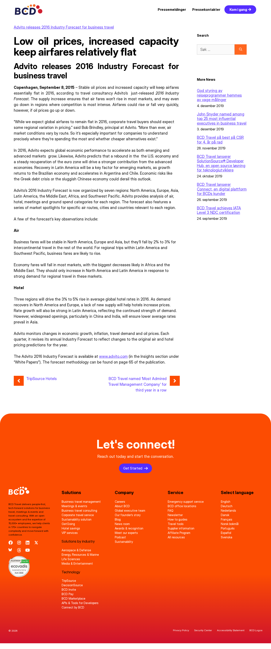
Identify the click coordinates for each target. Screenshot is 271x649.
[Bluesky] (10, 550)
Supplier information (181, 528)
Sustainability (124, 541)
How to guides (177, 519)
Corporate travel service (78, 515)
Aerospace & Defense (76, 550)
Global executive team (130, 510)
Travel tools (176, 524)
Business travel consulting (79, 510)
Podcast (120, 537)
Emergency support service (186, 501)
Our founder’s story (128, 515)
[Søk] (241, 49)
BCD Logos (256, 630)
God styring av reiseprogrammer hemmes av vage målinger (219, 95)
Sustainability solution (76, 519)
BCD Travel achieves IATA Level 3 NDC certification (219, 210)
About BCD (122, 506)
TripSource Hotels (41, 378)
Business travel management (81, 501)
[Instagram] (19, 542)
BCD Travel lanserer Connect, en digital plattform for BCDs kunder (222, 189)
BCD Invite (69, 589)
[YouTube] (27, 550)
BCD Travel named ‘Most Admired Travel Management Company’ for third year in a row (137, 384)
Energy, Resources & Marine (80, 554)
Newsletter (175, 515)
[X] (36, 542)
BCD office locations (182, 506)
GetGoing (68, 524)
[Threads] (19, 550)
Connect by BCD (73, 607)
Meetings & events (74, 506)
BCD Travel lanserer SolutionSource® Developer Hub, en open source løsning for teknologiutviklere (221, 163)
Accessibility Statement (230, 630)
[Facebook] (10, 542)
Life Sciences (71, 559)
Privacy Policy (181, 630)
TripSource (69, 580)
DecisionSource (72, 585)
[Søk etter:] (216, 49)
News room (122, 524)
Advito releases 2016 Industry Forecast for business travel (64, 27)
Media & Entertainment (77, 563)
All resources (176, 537)
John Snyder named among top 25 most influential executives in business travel (221, 118)
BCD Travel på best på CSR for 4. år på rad (220, 139)
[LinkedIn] (27, 542)
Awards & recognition (129, 528)
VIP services (70, 533)
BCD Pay (67, 594)
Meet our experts (126, 533)
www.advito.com (113, 356)
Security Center (203, 630)
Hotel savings (71, 528)
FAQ (170, 510)
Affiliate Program (179, 533)
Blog (118, 519)
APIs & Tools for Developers (80, 603)
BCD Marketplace (73, 598)
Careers (120, 501)
